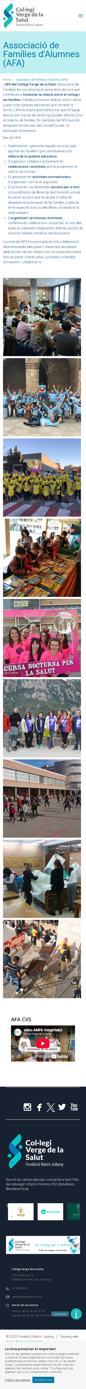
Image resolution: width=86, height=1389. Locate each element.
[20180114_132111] (42, 798)
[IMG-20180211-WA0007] (42, 477)
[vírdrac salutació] (42, 397)
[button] (76, 1314)
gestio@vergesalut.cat (27, 1296)
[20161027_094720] (42, 317)
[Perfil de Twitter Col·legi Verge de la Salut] (62, 1107)
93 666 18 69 (19, 1288)
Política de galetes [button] (17, 1380)
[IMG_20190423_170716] (42, 558)
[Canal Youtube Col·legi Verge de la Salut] (74, 1107)
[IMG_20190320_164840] (42, 638)
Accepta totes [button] (43, 1379)
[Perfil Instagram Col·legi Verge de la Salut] (27, 1107)
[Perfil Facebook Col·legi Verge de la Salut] (39, 1107)
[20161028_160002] (42, 959)
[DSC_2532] (42, 718)
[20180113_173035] (42, 879)
